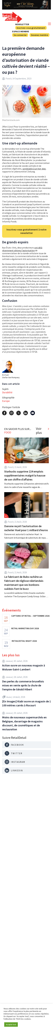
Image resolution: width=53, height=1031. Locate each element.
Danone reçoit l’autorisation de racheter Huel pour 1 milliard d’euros (26, 528)
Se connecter (20, 35)
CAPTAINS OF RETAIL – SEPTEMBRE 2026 (30, 615)
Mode (8, 697)
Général (9, 661)
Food (8, 78)
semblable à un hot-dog (34, 168)
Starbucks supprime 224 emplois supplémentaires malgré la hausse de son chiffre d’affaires (24, 475)
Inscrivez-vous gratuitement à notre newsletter (26, 231)
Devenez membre (39, 35)
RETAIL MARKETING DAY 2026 (25, 628)
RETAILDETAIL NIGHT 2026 (24, 640)
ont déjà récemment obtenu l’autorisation (22, 249)
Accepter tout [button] (11, 1024)
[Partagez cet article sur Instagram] (11, 413)
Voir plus (39, 431)
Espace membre (20, 31)
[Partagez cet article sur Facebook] (4, 413)
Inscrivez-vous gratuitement (31, 27)
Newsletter (22, 24)
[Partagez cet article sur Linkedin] (25, 413)
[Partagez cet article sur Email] (32, 413)
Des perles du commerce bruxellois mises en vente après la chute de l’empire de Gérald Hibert (23, 685)
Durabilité (7, 392)
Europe (6, 401)
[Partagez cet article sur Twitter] (18, 413)
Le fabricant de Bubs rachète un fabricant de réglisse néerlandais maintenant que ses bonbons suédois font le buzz (23, 582)
